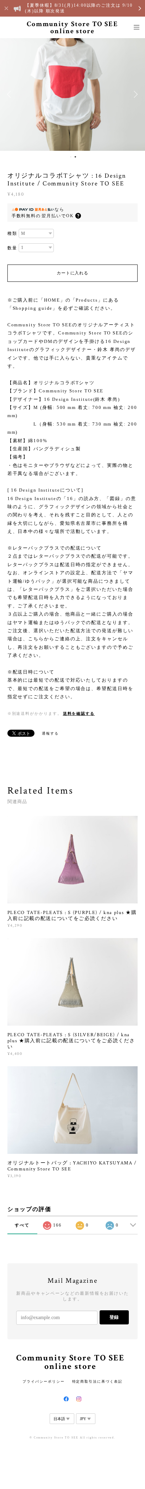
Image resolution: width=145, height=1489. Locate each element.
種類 (12, 233)
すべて (22, 1225)
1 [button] (70, 157)
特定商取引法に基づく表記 (97, 1381)
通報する (50, 733)
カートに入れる (72, 273)
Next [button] (134, 94)
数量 (12, 247)
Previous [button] (10, 94)
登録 (114, 1317)
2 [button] (75, 157)
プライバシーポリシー (43, 1381)
